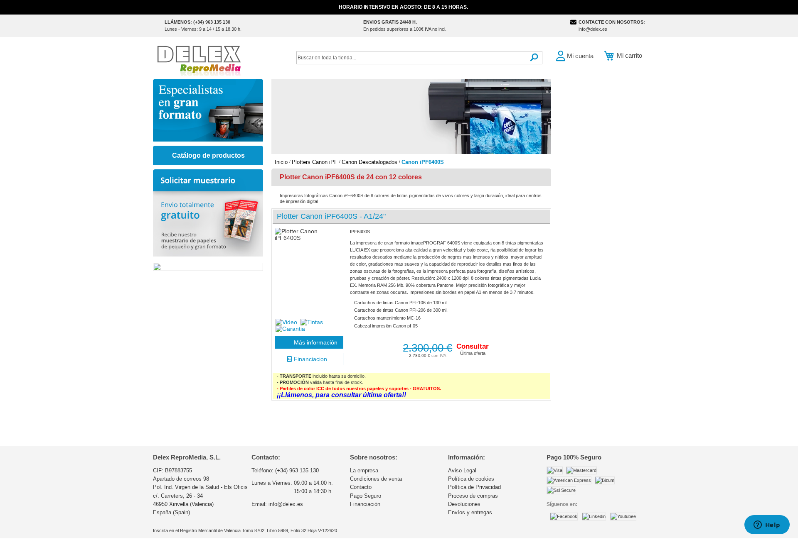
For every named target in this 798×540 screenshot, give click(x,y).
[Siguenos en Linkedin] (594, 516)
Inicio (282, 162)
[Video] (287, 322)
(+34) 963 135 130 (297, 470)
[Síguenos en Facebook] (564, 516)
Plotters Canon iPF (315, 162)
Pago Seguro (365, 496)
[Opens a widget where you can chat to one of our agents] (767, 525)
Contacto (361, 487)
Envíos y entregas (470, 512)
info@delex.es (593, 29)
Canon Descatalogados (370, 162)
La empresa (364, 470)
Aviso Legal (462, 470)
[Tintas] (312, 322)
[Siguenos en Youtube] (623, 516)
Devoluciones (464, 504)
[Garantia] (290, 328)
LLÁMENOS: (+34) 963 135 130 (197, 22)
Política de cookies (471, 479)
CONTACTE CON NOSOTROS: (612, 22)
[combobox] (419, 57)
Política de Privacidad (474, 487)
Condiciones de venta (376, 479)
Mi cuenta (580, 55)
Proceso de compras (473, 496)
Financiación (365, 504)
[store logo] (198, 60)
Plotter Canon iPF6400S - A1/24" (331, 216)
